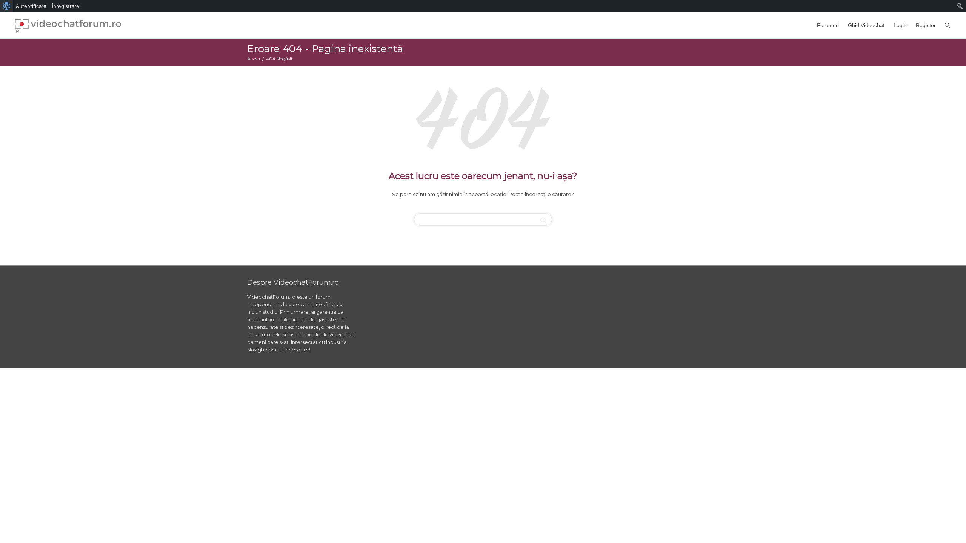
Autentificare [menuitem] (31, 6)
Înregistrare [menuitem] (65, 6)
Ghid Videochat (866, 25)
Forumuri (828, 25)
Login (900, 25)
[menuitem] (6, 6)
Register (926, 25)
